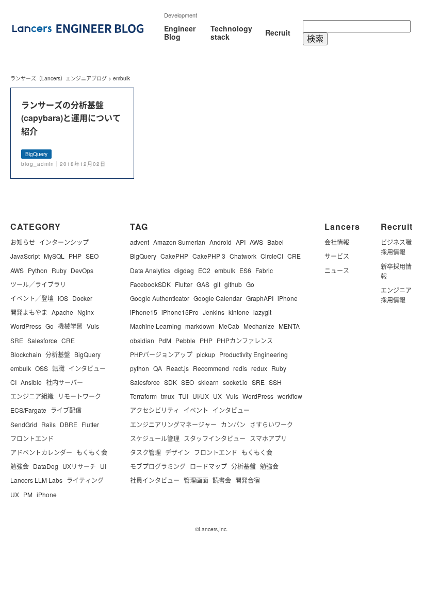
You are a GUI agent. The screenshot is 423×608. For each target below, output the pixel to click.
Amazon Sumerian (179, 242)
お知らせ (22, 242)
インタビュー (87, 368)
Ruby (59, 270)
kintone (239, 312)
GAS (203, 284)
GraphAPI (259, 298)
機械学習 (70, 326)
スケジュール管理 (155, 438)
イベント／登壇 (32, 298)
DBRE (68, 424)
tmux (167, 396)
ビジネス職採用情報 (396, 247)
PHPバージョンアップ (161, 354)
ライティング (85, 480)
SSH (275, 382)
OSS (41, 368)
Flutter (90, 424)
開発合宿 (247, 480)
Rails (48, 424)
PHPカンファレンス (245, 340)
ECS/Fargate (28, 410)
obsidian (142, 340)
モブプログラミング (158, 466)
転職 (58, 368)
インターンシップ (64, 242)
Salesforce (42, 340)
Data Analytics (150, 270)
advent (139, 242)
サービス (336, 255)
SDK (170, 382)
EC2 (204, 270)
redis (240, 368)
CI (13, 382)
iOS (63, 298)
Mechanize (258, 326)
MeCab (229, 326)
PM (27, 494)
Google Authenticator (159, 298)
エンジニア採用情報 (396, 294)
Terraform (143, 396)
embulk (20, 368)
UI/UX (200, 396)
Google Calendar (217, 298)
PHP (75, 255)
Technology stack (231, 32)
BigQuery (87, 354)
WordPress (25, 326)
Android (220, 242)
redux (259, 368)
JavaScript (25, 255)
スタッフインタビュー (215, 438)
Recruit (277, 32)
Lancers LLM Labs (36, 480)
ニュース (336, 270)
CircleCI (272, 255)
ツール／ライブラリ (38, 284)
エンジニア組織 (32, 396)
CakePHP (174, 255)
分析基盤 (57, 354)
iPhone (47, 494)
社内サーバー (64, 382)
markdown (200, 326)
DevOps (82, 270)
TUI (183, 396)
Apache (62, 312)
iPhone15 (143, 312)
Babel (275, 242)
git (217, 284)
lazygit (262, 312)
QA (157, 368)
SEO (92, 255)
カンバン (233, 424)
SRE (16, 340)
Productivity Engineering (253, 354)
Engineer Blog (180, 32)
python (139, 368)
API (241, 242)
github (233, 284)
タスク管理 (145, 452)
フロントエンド (32, 438)
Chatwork (243, 255)
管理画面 (196, 480)
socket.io (235, 382)
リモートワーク (79, 396)
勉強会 (19, 466)
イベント (196, 410)
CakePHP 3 (208, 255)
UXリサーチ (79, 466)
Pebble (185, 340)
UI (103, 466)
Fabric (264, 270)
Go (49, 326)
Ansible (31, 382)
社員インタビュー (155, 480)
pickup (206, 354)
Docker (82, 298)
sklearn (208, 382)
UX (14, 494)
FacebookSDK (150, 284)
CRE (68, 340)
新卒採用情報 (396, 271)
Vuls (93, 326)
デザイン (177, 452)
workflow (290, 396)
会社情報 (336, 242)
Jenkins (213, 312)
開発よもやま (28, 312)
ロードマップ (208, 466)
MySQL (54, 255)
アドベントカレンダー (41, 452)
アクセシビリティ (155, 410)
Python (37, 270)
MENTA (289, 326)
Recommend (211, 368)
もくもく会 (91, 452)
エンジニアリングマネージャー (173, 424)
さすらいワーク (271, 424)
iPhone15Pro (180, 312)
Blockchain (25, 354)
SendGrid (23, 424)
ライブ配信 (66, 410)
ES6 (245, 270)
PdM (164, 340)
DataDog (45, 466)
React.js (177, 368)
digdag (184, 270)
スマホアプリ (268, 438)
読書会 (222, 480)
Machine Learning (155, 326)
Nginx (85, 312)
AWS (17, 270)
